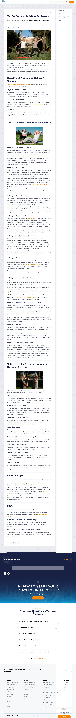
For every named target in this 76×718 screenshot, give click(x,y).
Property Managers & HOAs (29, 687)
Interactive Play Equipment (11, 686)
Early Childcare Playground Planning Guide (50, 692)
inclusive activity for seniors (40, 184)
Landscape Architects (27, 692)
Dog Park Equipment (10, 692)
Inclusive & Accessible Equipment (30, 682)
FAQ (65, 689)
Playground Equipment (11, 691)
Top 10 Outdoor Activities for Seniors (65, 14)
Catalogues (44, 707)
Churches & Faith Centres (28, 689)
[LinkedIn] (16, 28)
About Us (65, 684)
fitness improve (32, 156)
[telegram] (18, 28)
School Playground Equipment (29, 686)
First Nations (26, 696)
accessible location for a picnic (32, 264)
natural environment (37, 104)
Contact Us (66, 682)
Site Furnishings (9, 696)
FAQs (60, 20)
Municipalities (26, 694)
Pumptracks (9, 701)
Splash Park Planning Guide (47, 704)
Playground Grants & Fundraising (48, 682)
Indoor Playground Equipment (12, 684)
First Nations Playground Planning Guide (50, 694)
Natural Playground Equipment (12, 682)
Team (65, 687)
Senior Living (9, 699)
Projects (65, 686)
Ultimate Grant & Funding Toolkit (48, 702)
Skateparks (9, 703)
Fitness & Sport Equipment (11, 687)
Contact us (71, 1)
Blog (4, 6)
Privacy (71, 715)
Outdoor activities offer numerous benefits (18, 84)
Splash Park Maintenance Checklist (49, 697)
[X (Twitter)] (13, 28)
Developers (26, 698)
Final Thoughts (61, 18)
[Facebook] (11, 28)
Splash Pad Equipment (11, 689)
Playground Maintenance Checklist (49, 699)
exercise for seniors (32, 218)
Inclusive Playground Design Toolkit (49, 695)
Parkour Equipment (10, 694)
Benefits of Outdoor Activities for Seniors (64, 13)
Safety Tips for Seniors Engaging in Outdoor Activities (64, 17)
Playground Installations (47, 686)
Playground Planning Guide (47, 706)
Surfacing (8, 706)
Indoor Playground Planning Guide (49, 700)
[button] (11, 2)
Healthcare (26, 699)
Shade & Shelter (9, 698)
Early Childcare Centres (28, 691)
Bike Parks (8, 704)
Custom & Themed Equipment (29, 684)
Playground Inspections (47, 687)
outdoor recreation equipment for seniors (27, 297)
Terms (68, 715)
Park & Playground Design (47, 684)
